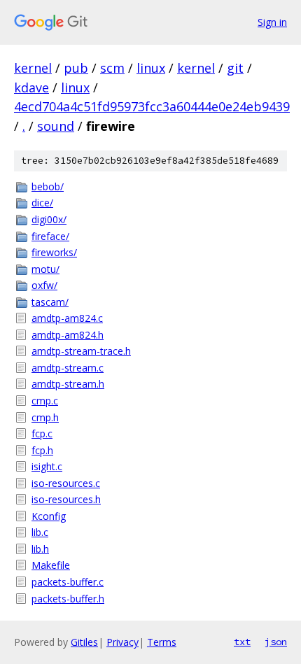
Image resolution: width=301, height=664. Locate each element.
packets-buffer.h (67, 598)
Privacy (122, 642)
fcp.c (41, 433)
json (276, 641)
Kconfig (48, 516)
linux (150, 67)
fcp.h (42, 450)
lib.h (40, 549)
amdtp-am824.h (67, 334)
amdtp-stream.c (67, 367)
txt (242, 641)
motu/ (45, 269)
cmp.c (44, 400)
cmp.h (45, 417)
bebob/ (47, 186)
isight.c (46, 466)
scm (112, 67)
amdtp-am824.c (67, 318)
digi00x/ (48, 219)
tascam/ (50, 302)
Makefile (50, 565)
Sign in (272, 22)
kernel (33, 67)
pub (76, 67)
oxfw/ (44, 285)
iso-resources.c (65, 483)
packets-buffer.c (67, 581)
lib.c (39, 532)
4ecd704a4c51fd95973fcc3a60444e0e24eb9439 (152, 106)
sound (55, 126)
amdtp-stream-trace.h (81, 351)
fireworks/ (54, 252)
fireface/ (50, 236)
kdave (31, 87)
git (235, 67)
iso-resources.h (66, 499)
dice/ (42, 202)
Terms (161, 642)
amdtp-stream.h (67, 383)
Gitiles (84, 642)
